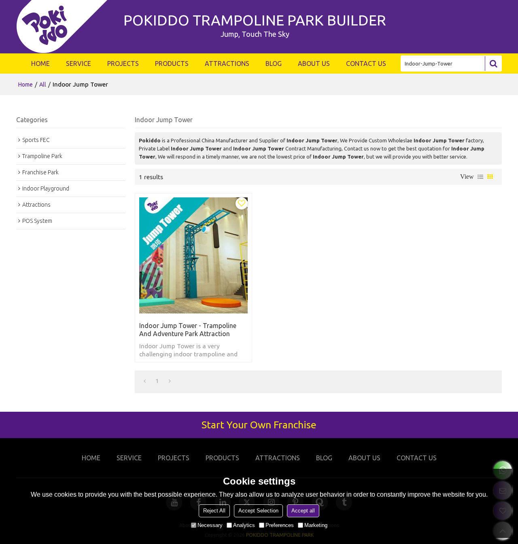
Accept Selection (258, 511)
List (480, 177)
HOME (40, 63)
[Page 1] (145, 381)
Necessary (210, 525)
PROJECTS (123, 63)
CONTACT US (366, 63)
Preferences (279, 525)
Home (25, 84)
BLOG (273, 63)
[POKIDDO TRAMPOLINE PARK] (65, 26)
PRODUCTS (172, 63)
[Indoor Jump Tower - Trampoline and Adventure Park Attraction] (193, 255)
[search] (493, 63)
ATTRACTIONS (227, 63)
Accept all (303, 511)
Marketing (315, 525)
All (42, 84)
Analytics (244, 525)
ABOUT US (314, 63)
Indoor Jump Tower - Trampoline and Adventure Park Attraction (187, 329)
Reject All (214, 511)
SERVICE (78, 63)
